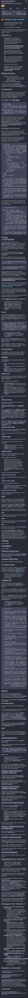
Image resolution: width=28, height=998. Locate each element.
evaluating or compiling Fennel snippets (11, 285)
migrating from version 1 (12, 43)
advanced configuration (18, 123)
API (17, 296)
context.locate (11, 433)
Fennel (8, 29)
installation (6, 874)
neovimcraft (7, 1)
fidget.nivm (16, 85)
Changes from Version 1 (12, 64)
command (6, 341)
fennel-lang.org (17, 371)
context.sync (11, 396)
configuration (11, 292)
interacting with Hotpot (7, 286)
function (20, 571)
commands (21, 284)
